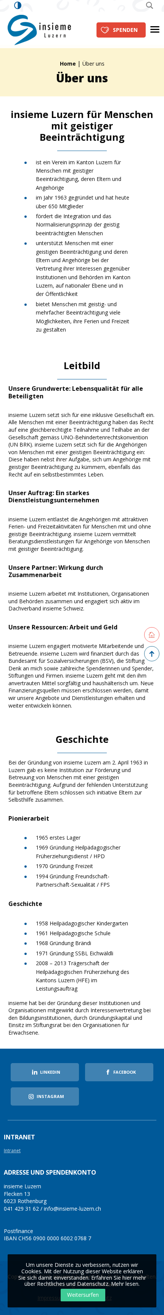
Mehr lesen (124, 1283)
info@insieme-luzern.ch (72, 1208)
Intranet (12, 1151)
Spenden (125, 29)
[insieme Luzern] (39, 29)
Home (68, 63)
